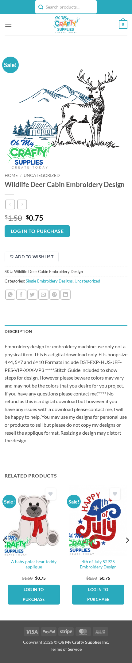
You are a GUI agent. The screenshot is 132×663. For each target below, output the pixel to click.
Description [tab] (18, 331)
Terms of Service (66, 649)
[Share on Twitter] (32, 295)
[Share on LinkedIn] (65, 295)
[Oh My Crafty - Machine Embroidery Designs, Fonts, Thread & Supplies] (66, 24)
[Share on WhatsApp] (10, 295)
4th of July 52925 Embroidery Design (98, 564)
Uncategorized (42, 175)
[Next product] (10, 204)
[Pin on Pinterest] (54, 295)
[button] (8, 24)
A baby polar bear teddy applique (33, 564)
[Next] (127, 552)
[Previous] (5, 552)
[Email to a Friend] (43, 295)
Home (11, 175)
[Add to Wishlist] (50, 494)
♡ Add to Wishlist (31, 256)
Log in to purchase (37, 231)
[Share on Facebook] (21, 295)
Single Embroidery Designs (49, 281)
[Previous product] (22, 204)
